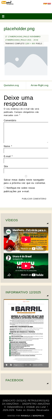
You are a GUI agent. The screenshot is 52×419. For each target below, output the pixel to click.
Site (6, 166)
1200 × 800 (30, 44)
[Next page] (11, 365)
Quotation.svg (11, 85)
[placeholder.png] (26, 61)
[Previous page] (6, 365)
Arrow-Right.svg (39, 85)
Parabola (25, 416)
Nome (8, 146)
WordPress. (39, 416)
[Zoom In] (30, 365)
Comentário (10, 120)
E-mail (8, 156)
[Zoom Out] (26, 365)
